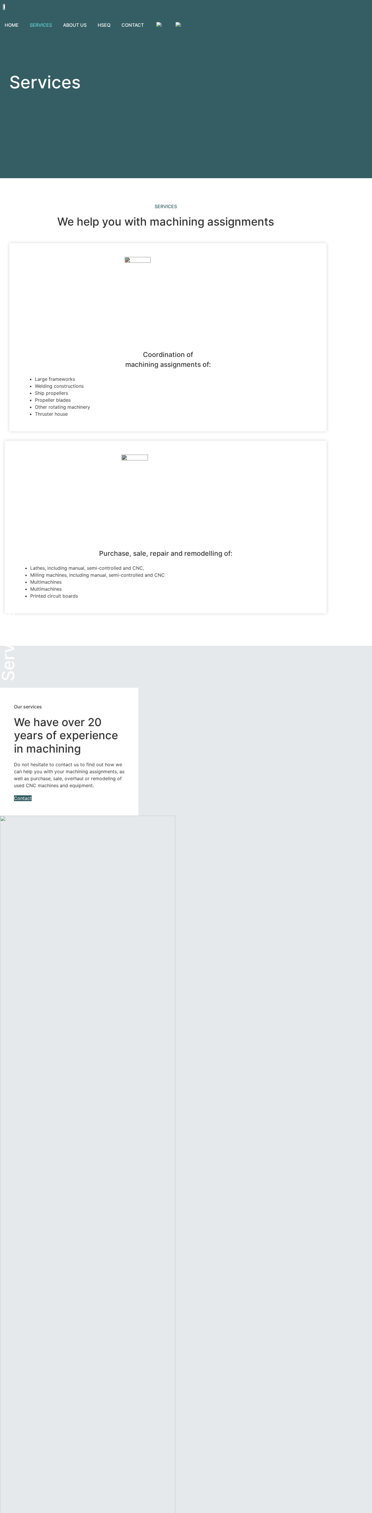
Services (41, 25)
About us (75, 25)
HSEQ (104, 25)
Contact (132, 25)
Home (12, 25)
